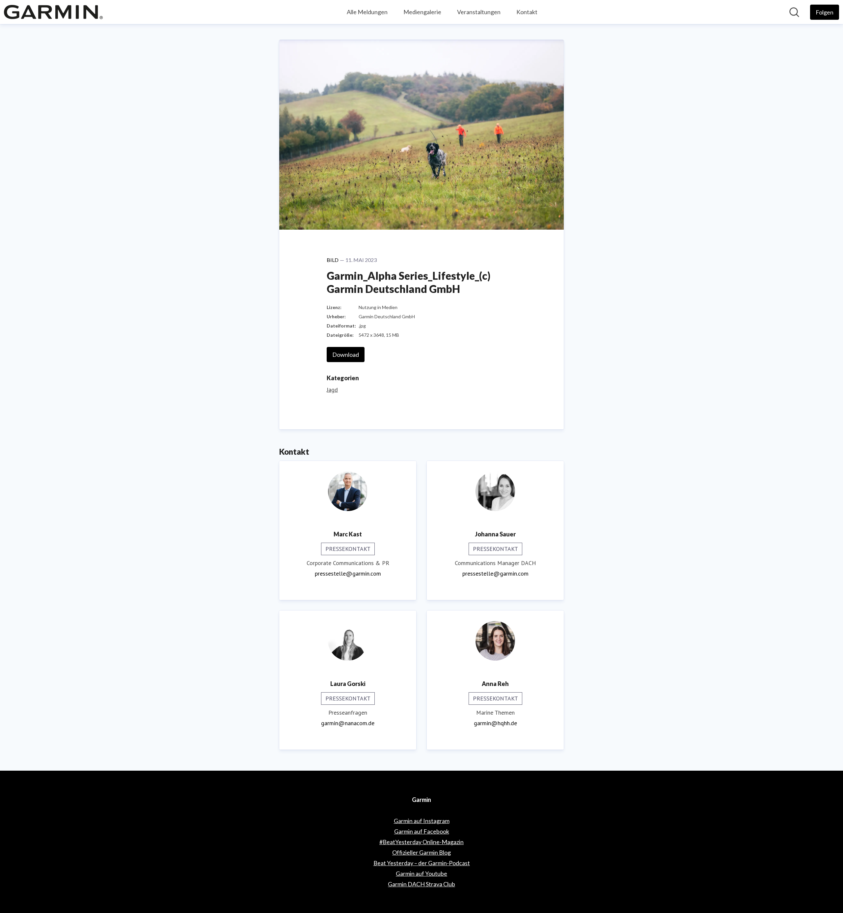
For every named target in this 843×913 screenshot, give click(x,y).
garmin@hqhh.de (495, 723)
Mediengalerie (422, 11)
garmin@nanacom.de (347, 723)
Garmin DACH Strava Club (421, 884)
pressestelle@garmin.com (348, 573)
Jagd (332, 389)
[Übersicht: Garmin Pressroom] (53, 12)
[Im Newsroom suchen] (794, 12)
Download (345, 354)
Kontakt (526, 11)
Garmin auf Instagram (421, 820)
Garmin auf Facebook (421, 831)
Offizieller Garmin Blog (421, 852)
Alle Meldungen (367, 11)
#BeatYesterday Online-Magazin (421, 841)
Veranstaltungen (479, 11)
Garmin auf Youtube (421, 873)
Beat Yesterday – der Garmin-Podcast (421, 863)
